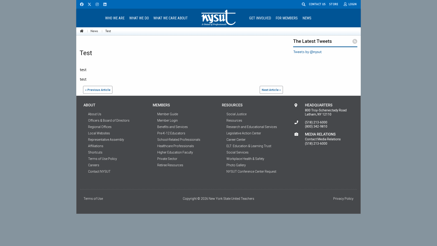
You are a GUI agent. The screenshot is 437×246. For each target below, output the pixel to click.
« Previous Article (97, 90)
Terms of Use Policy (102, 159)
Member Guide (167, 114)
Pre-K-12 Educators (171, 133)
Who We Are (114, 18)
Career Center (236, 139)
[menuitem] (115, 17)
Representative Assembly (106, 139)
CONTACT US (317, 4)
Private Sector (167, 159)
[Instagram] (96, 4)
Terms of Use (93, 198)
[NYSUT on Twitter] (88, 4)
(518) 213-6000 (316, 122)
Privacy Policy (343, 198)
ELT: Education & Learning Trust (248, 146)
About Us (94, 114)
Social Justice (236, 114)
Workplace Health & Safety (245, 159)
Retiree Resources (170, 165)
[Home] (82, 31)
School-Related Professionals (178, 139)
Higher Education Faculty (175, 152)
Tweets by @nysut (307, 51)
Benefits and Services (172, 127)
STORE (333, 4)
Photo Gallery (236, 165)
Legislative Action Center (243, 133)
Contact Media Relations (323, 139)
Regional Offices (100, 127)
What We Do (139, 18)
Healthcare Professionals (175, 146)
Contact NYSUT (99, 171)
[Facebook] (80, 4)
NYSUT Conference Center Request (251, 171)
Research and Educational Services (251, 127)
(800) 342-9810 (316, 126)
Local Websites (99, 133)
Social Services (237, 152)
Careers (93, 165)
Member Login (167, 120)
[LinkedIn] (103, 4)
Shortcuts (95, 152)
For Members (287, 18)
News (306, 18)
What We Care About (170, 18)
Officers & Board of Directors (109, 120)
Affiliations (95, 146)
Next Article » (271, 90)
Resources (234, 120)
